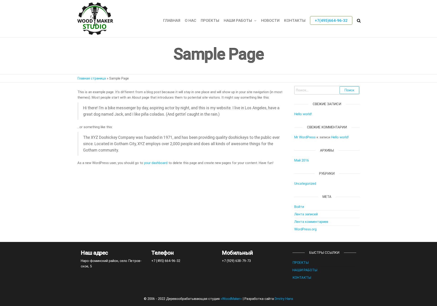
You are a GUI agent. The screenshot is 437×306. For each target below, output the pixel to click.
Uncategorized (305, 184)
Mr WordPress (305, 137)
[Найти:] (327, 90)
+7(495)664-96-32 (331, 20)
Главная (171, 20)
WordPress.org (305, 229)
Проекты (210, 20)
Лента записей (306, 214)
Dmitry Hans (284, 299)
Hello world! (303, 114)
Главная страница (91, 78)
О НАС (190, 20)
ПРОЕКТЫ (300, 263)
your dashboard (156, 163)
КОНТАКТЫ (294, 20)
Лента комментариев (311, 222)
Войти (299, 207)
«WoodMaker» (231, 299)
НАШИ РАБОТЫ (238, 20)
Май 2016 (301, 160)
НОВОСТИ (270, 20)
